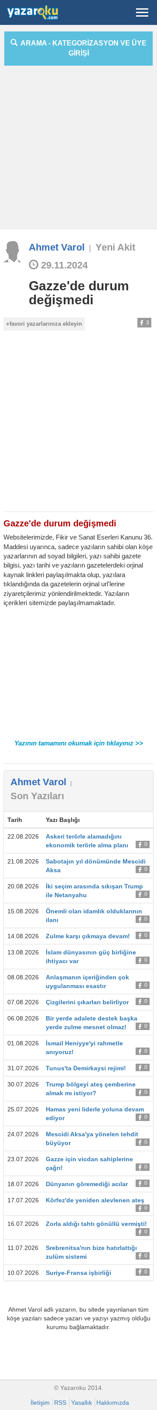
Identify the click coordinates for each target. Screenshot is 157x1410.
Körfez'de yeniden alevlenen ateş (95, 1200)
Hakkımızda (112, 1402)
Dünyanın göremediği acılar (87, 1183)
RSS (60, 1402)
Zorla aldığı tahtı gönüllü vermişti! (96, 1223)
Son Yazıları (37, 795)
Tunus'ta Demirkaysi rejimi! (86, 1068)
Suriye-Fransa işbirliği (78, 1272)
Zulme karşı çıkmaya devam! (88, 936)
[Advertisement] (78, 151)
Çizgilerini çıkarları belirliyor (87, 1002)
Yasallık (81, 1402)
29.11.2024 (63, 265)
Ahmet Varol (57, 247)
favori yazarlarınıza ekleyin (46, 323)
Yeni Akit (115, 247)
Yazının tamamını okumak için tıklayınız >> (78, 743)
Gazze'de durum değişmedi (79, 293)
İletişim (40, 1402)
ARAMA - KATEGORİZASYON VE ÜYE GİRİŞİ (82, 48)
